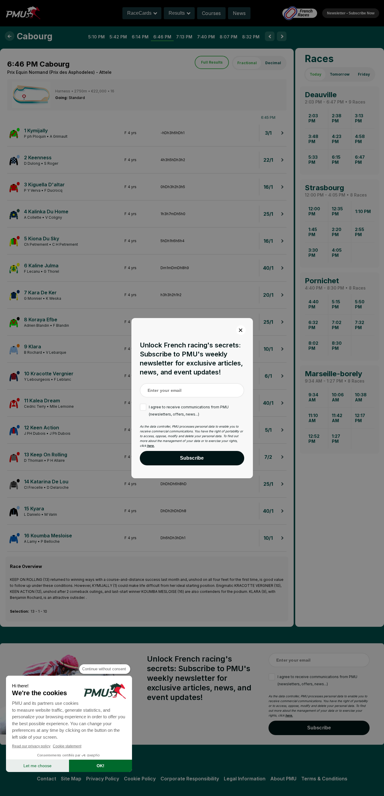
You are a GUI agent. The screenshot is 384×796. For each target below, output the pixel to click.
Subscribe (192, 458)
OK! (100, 765)
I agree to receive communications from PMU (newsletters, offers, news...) (189, 410)
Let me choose (37, 765)
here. (150, 445)
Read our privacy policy (31, 746)
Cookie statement (67, 746)
